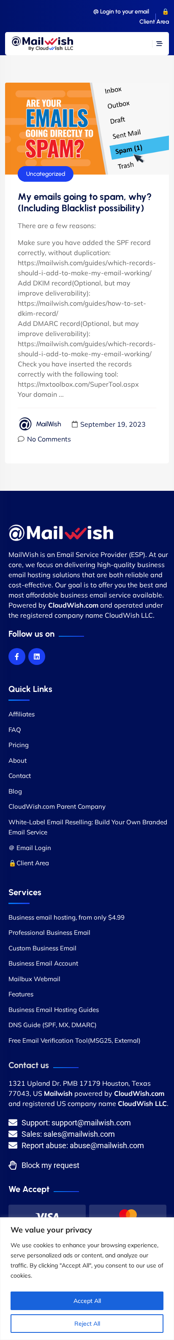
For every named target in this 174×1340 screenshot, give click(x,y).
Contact (19, 776)
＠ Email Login (29, 848)
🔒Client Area (28, 863)
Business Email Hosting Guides (53, 1010)
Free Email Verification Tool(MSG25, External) (74, 1040)
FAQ (14, 730)
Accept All (87, 1301)
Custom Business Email (42, 948)
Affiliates (21, 714)
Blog (15, 791)
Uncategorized (45, 174)
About (17, 760)
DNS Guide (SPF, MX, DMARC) (52, 1025)
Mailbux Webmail (34, 979)
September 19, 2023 (113, 424)
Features (20, 994)
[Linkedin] (36, 656)
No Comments (49, 439)
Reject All (87, 1323)
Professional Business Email (49, 932)
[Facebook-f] (16, 656)
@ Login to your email (121, 11)
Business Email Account (43, 963)
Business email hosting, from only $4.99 (66, 917)
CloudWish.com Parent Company (57, 806)
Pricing (18, 745)
